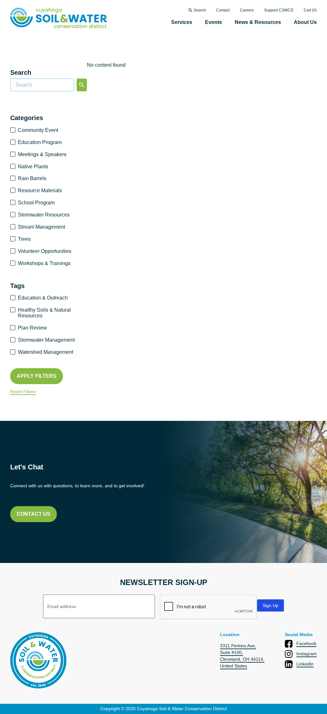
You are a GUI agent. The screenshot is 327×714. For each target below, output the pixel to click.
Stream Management (41, 227)
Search (200, 10)
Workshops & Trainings (44, 263)
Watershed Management (45, 352)
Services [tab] (181, 22)
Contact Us (33, 514)
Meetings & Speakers (42, 154)
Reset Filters (23, 391)
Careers (247, 10)
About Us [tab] (305, 22)
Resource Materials (40, 190)
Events (213, 22)
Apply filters (37, 376)
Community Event (38, 130)
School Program (36, 202)
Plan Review (32, 327)
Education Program (40, 142)
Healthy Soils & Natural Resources (44, 312)
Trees (24, 239)
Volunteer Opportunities (44, 251)
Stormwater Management (46, 340)
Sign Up (270, 605)
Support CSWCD (278, 10)
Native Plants (33, 166)
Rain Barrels (32, 178)
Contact (223, 10)
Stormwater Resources (44, 214)
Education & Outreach (43, 297)
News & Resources (258, 22)
